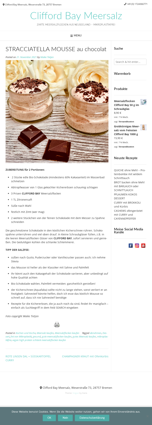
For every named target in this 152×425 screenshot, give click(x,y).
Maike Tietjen (47, 57)
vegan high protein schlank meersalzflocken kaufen (39, 340)
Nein (65, 418)
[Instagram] (137, 245)
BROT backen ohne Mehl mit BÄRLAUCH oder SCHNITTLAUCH (129, 186)
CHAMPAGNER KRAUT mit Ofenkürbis (85, 356)
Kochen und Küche (26, 333)
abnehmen (95, 333)
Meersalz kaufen (45, 333)
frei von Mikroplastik (21, 336)
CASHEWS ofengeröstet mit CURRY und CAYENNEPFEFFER (128, 214)
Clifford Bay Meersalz (76, 16)
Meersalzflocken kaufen (67, 333)
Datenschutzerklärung (92, 418)
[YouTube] (143, 245)
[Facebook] (130, 245)
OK (49, 418)
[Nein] (147, 416)
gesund (37, 336)
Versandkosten (126, 121)
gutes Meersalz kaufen (84, 336)
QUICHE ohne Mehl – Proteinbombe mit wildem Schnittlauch (130, 174)
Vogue (76, 393)
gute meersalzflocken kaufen (57, 336)
